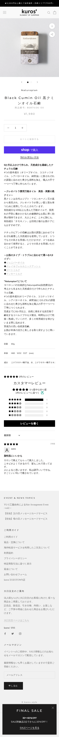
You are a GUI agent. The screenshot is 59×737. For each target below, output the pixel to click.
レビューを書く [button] (29, 423)
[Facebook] (5, 633)
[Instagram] (20, 633)
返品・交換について (14, 542)
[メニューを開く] (4, 12)
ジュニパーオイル (15, 262)
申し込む (13, 685)
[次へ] (37, 82)
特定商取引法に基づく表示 (17, 564)
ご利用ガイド (11, 537)
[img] (11, 444)
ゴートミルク (13, 270)
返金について (11, 569)
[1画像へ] (28, 82)
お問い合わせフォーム (15, 574)
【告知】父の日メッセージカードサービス (26, 513)
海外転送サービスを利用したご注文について (27, 547)
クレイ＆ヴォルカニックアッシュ (23, 266)
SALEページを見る (29, 727)
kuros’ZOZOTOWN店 (14, 580)
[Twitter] (12, 633)
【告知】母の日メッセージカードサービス (26, 519)
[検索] (48, 12)
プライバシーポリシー (15, 558)
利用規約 (8, 553)
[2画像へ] (31, 82)
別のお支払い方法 (29, 157)
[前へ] (21, 82)
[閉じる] (53, 708)
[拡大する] (52, 26)
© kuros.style (29, 702)
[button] (11, 376)
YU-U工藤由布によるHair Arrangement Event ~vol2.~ (26, 506)
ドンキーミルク (14, 273)
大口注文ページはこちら (16, 620)
